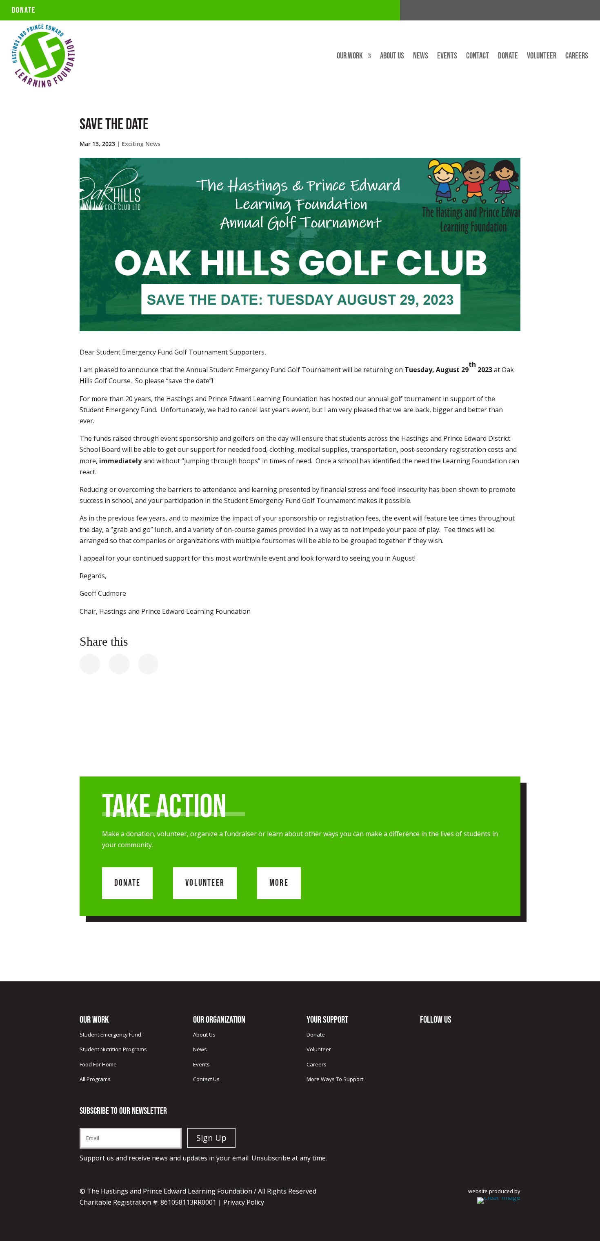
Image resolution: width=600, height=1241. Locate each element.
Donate (24, 10)
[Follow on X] (565, 10)
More (279, 883)
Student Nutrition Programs (113, 1049)
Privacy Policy (243, 1202)
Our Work (350, 57)
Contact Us (206, 1079)
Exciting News (141, 144)
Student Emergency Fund (110, 1034)
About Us (392, 57)
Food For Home (98, 1064)
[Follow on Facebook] (549, 10)
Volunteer (541, 57)
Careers (576, 57)
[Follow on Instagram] (581, 10)
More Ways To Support (335, 1079)
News (420, 57)
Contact (477, 57)
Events (447, 57)
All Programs (95, 1079)
